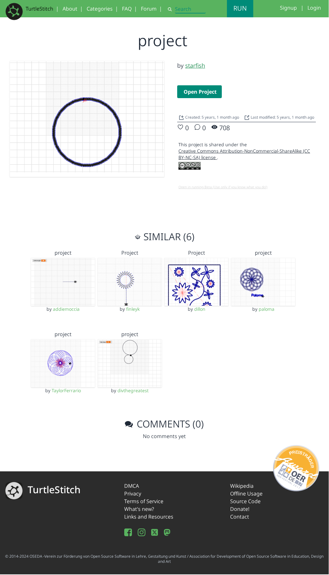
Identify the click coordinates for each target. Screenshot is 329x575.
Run (240, 8)
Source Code (245, 501)
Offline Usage (246, 493)
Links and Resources (148, 516)
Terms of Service (143, 501)
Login (314, 7)
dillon (199, 309)
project (63, 252)
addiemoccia (66, 309)
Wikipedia (242, 485)
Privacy (132, 493)
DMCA (131, 485)
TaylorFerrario (66, 390)
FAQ (127, 8)
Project (129, 252)
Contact (239, 516)
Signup (288, 7)
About (70, 8)
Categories (100, 8)
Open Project (200, 91)
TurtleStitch (39, 8)
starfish (195, 65)
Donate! (239, 508)
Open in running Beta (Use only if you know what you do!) (222, 187)
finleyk (133, 309)
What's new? (139, 508)
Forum (149, 8)
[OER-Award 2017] (296, 467)
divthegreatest (133, 390)
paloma (266, 309)
